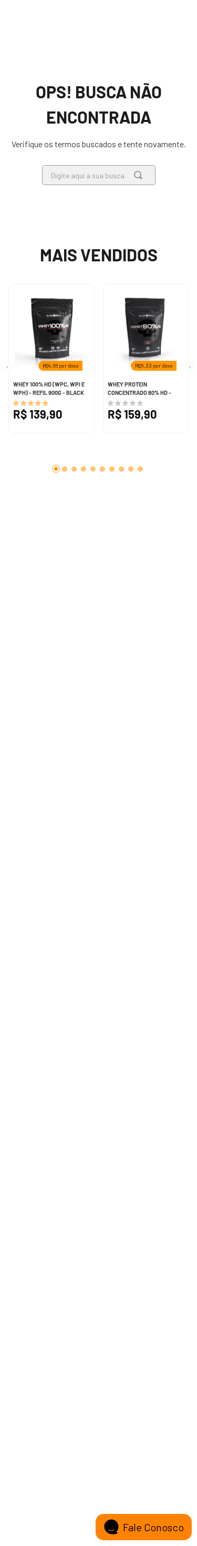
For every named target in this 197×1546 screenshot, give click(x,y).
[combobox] (98, 175)
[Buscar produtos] (140, 175)
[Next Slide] (192, 378)
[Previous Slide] (5, 378)
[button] (56, 469)
